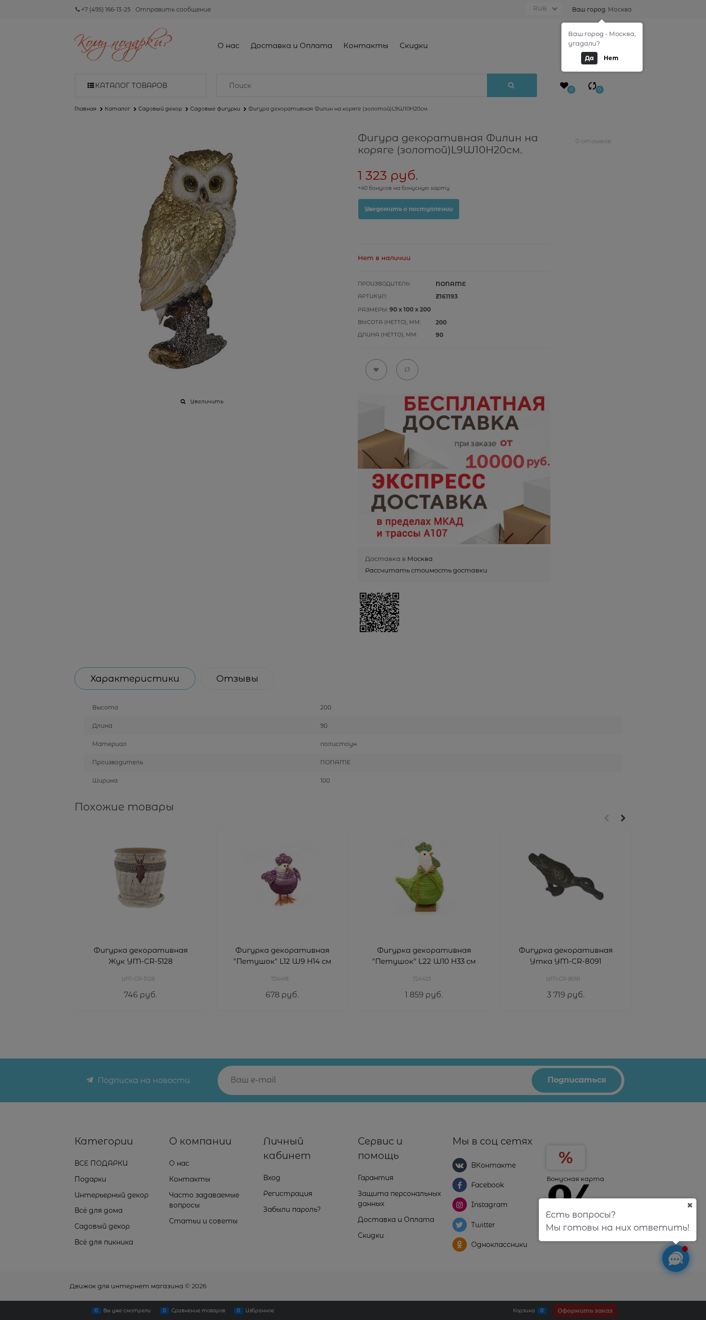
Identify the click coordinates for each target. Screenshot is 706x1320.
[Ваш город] (689, 1205)
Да (589, 58)
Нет (611, 58)
